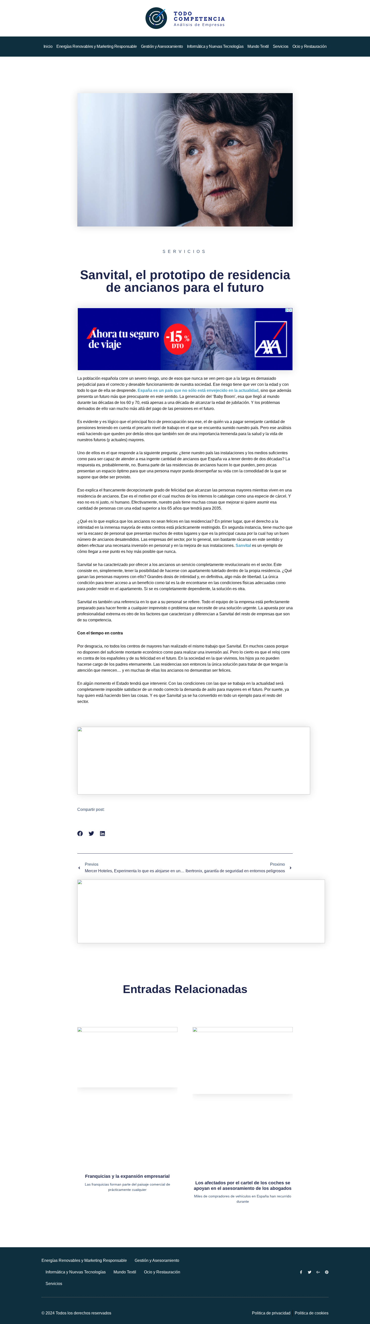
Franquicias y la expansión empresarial (127, 1176)
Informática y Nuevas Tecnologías (215, 46)
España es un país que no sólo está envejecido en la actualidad (198, 390)
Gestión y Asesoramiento (162, 46)
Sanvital (243, 545)
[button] (80, 834)
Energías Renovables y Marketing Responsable (96, 46)
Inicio (48, 46)
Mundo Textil (258, 46)
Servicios (280, 46)
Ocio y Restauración (309, 46)
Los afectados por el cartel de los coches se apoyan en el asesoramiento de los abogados (242, 1185)
